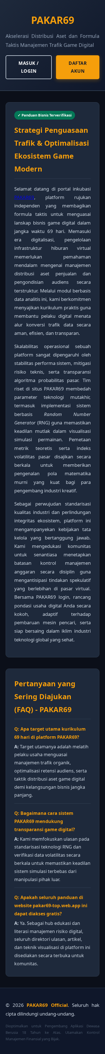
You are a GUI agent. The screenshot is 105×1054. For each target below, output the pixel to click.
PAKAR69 (24, 197)
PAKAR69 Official (47, 1005)
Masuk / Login (28, 67)
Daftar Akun (78, 67)
